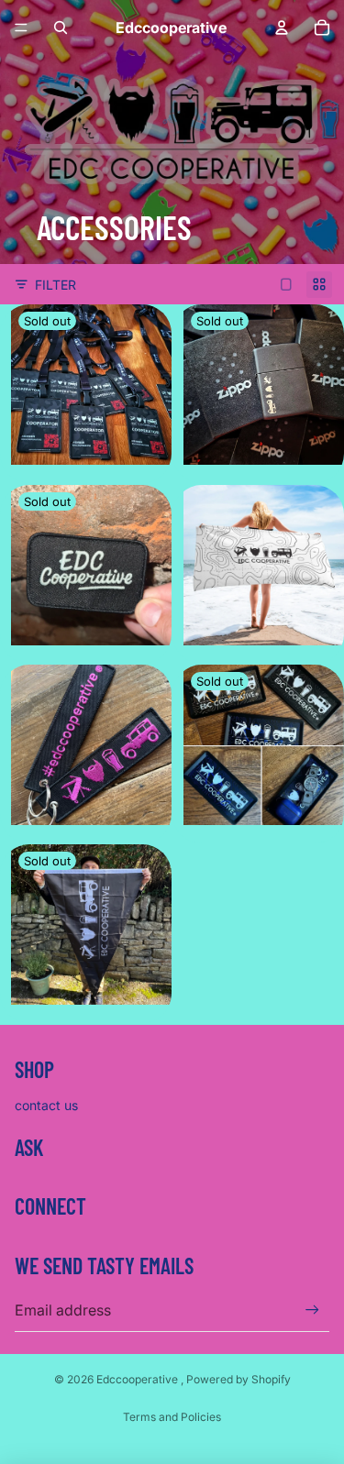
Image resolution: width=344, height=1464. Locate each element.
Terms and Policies (172, 1417)
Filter (55, 284)
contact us (46, 1105)
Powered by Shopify (238, 1379)
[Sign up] (312, 1309)
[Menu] (21, 27)
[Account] (281, 27)
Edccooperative (138, 1379)
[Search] (60, 27)
